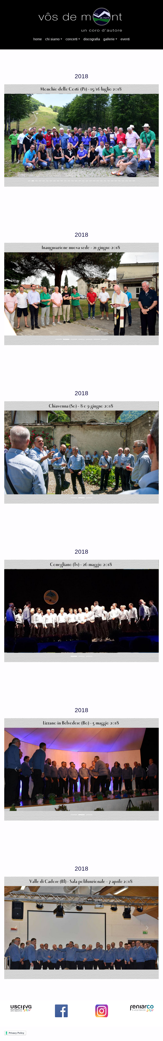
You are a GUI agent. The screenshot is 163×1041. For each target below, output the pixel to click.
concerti (71, 39)
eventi (125, 39)
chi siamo (52, 39)
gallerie (109, 39)
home (37, 39)
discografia (91, 39)
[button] (15, 135)
